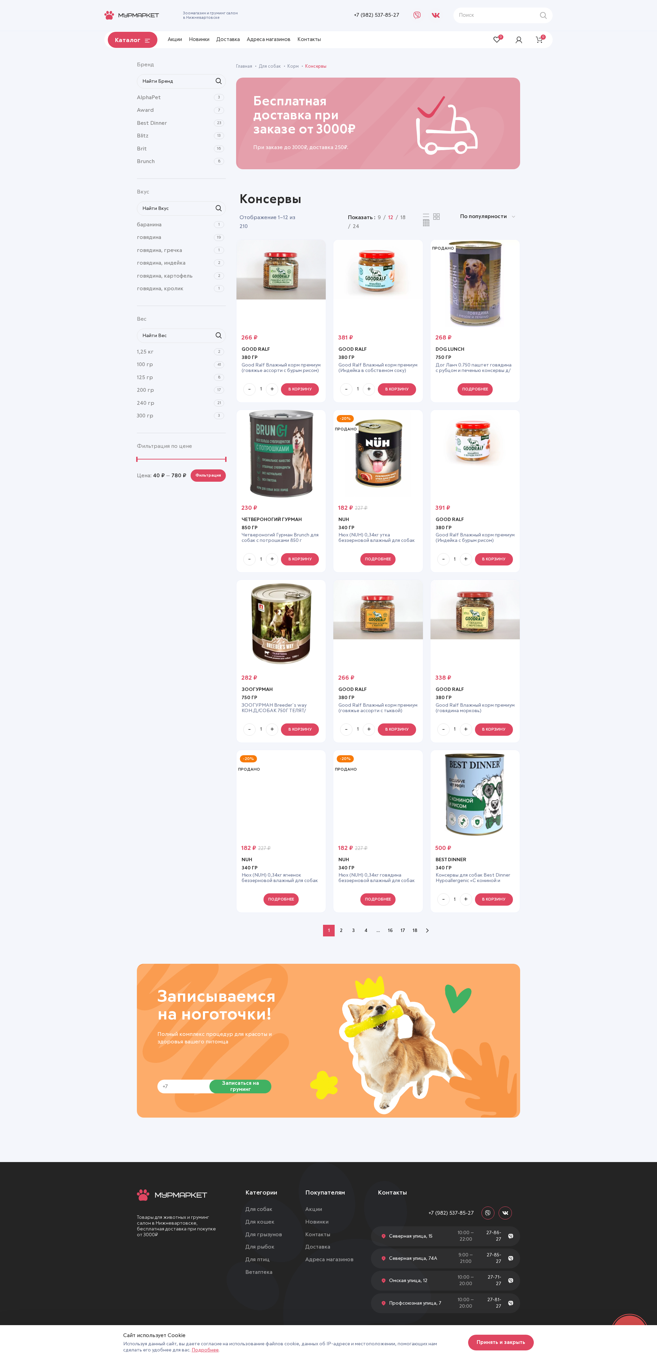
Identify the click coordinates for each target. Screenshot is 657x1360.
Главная (244, 66)
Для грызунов (263, 1234)
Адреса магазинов (329, 1259)
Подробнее (205, 1350)
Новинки (316, 1222)
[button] (300, 389)
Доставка (317, 1247)
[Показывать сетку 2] (436, 216)
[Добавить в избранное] (320, 250)
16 (390, 930)
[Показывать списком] (426, 217)
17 (403, 930)
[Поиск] (543, 15)
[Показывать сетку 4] (426, 223)
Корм (293, 66)
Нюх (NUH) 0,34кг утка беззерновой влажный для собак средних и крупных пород (376, 540)
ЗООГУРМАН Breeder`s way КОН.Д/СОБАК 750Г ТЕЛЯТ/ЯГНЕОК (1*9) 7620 (274, 711)
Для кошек (259, 1222)
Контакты (317, 1234)
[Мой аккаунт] (519, 39)
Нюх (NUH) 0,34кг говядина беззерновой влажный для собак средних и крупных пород (376, 881)
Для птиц (257, 1259)
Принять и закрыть (501, 1342)
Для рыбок (259, 1247)
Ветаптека (258, 1272)
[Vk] (435, 15)
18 (415, 930)
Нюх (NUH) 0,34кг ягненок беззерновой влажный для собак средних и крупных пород (280, 881)
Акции (313, 1209)
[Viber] (417, 15)
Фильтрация (208, 476)
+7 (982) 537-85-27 (376, 15)
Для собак (270, 66)
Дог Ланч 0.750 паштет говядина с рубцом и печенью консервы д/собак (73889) (474, 370)
